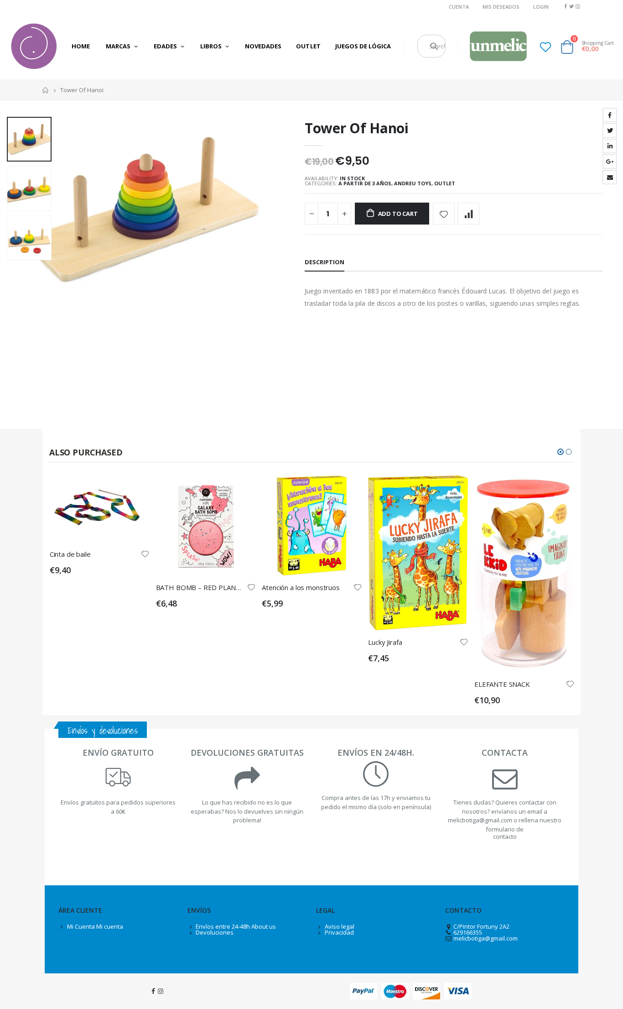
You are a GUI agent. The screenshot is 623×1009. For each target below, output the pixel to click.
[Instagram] (578, 6)
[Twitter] (572, 6)
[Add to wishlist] (444, 214)
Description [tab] (324, 262)
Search (434, 46)
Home (45, 90)
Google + (609, 161)
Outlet (444, 183)
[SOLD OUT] (240, 490)
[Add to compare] (468, 214)
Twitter (609, 130)
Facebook (609, 115)
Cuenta (459, 6)
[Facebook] (565, 6)
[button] (560, 451)
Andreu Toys (412, 183)
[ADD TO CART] (134, 490)
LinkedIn (609, 146)
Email (609, 177)
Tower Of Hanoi (357, 128)
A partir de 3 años (364, 183)
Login (541, 6)
